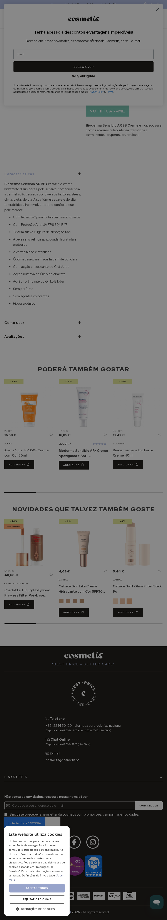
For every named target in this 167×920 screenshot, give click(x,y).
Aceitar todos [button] (37, 888)
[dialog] (37, 871)
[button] (37, 908)
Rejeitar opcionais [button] (37, 899)
